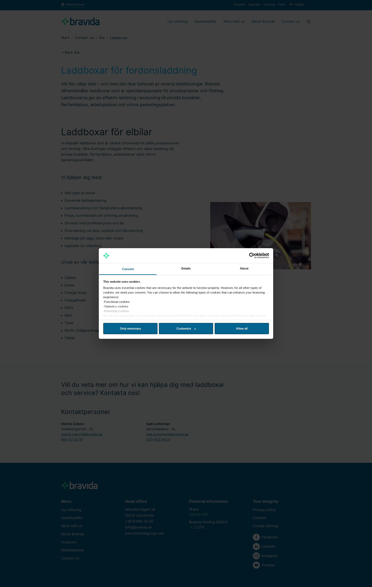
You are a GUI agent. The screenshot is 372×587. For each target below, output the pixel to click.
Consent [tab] (128, 269)
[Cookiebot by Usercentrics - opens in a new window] (252, 256)
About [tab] (244, 268)
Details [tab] (186, 268)
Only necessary (130, 328)
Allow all (242, 328)
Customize (184, 328)
